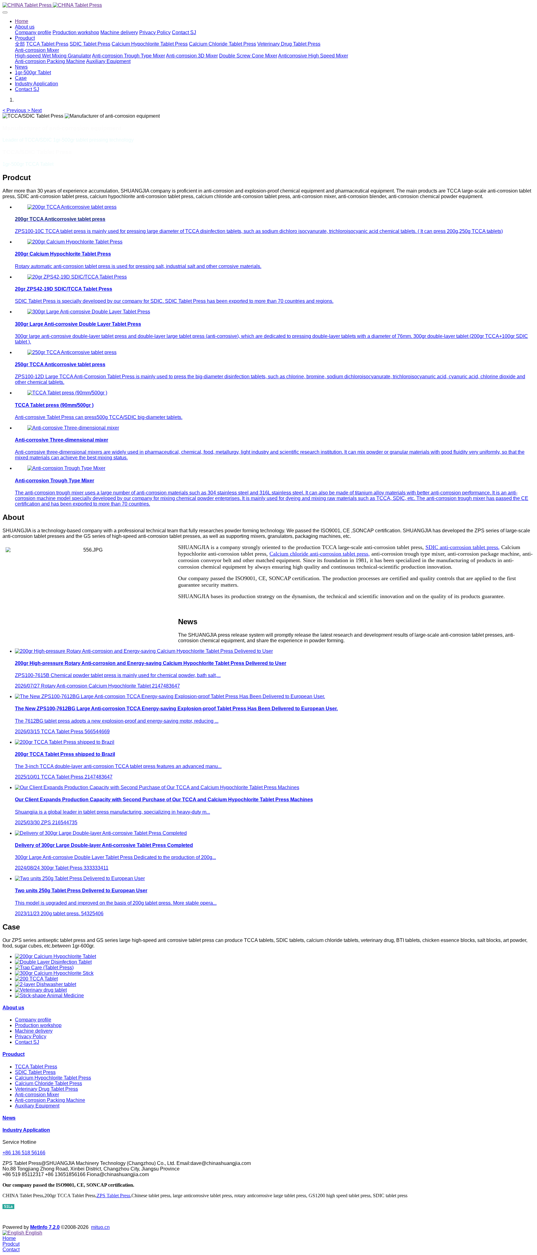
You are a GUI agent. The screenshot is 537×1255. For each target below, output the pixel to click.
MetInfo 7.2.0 (45, 1227)
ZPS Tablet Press (113, 1195)
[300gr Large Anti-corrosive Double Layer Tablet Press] (88, 311)
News (9, 1118)
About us (13, 1007)
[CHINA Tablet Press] (268, 5)
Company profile (33, 1019)
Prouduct (13, 1054)
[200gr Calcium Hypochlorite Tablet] (55, 956)
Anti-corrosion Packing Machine (50, 1100)
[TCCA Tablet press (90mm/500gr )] (67, 392)
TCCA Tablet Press (36, 1066)
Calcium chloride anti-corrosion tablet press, (319, 554)
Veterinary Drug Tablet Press (46, 1089)
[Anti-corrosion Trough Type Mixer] (66, 468)
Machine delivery (34, 1031)
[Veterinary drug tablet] (41, 990)
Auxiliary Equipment (37, 1105)
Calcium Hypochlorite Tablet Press (53, 1077)
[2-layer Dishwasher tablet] (45, 984)
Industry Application (26, 1130)
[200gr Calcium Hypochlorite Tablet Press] (74, 241)
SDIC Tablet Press (35, 1072)
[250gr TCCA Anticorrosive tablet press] (72, 352)
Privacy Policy (30, 1036)
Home (21, 21)
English (33, 1232)
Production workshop (38, 1025)
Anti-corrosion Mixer (37, 1094)
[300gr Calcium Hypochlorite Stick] (54, 973)
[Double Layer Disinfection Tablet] (53, 962)
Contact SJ (27, 1042)
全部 (20, 44)
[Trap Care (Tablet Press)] (44, 967)
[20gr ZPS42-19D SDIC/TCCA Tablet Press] (77, 277)
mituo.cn (100, 1227)
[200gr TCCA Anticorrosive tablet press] (72, 207)
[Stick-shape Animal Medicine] (49, 995)
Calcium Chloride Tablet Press (48, 1083)
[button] (14, 110)
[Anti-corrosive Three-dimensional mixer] (73, 427)
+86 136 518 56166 (23, 1152)
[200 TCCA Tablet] (36, 978)
